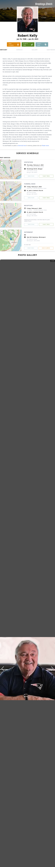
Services (19, 50)
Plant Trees (46, 176)
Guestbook (51, 50)
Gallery (35, 50)
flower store (45, 145)
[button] (11, 168)
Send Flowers (46, 248)
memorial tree (22, 145)
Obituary (3, 50)
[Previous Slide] (2, 668)
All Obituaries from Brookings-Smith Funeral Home (44, 8)
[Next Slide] (52, 668)
